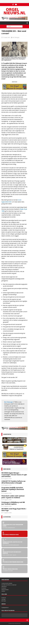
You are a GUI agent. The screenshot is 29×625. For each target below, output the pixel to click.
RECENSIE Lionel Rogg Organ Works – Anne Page (14, 509)
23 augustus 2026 (7, 478)
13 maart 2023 (6, 37)
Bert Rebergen (15, 37)
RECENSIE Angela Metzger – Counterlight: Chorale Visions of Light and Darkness (14, 474)
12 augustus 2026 (7, 506)
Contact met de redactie (6, 583)
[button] (27, 23)
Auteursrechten (5, 589)
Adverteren (4, 586)
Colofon (3, 591)
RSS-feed (3, 601)
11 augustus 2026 (7, 512)
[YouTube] (16, 4)
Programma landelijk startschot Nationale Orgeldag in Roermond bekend (12, 489)
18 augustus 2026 (7, 499)
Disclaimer (3, 588)
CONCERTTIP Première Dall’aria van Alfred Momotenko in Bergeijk (13, 482)
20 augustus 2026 (7, 485)
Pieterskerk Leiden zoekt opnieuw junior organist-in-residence (12, 496)
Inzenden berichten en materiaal (8, 585)
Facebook (3, 597)
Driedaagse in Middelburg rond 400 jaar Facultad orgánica (13, 503)
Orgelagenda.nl (4, 607)
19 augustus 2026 (7, 493)
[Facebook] (13, 4)
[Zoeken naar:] (15, 26)
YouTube (3, 599)
